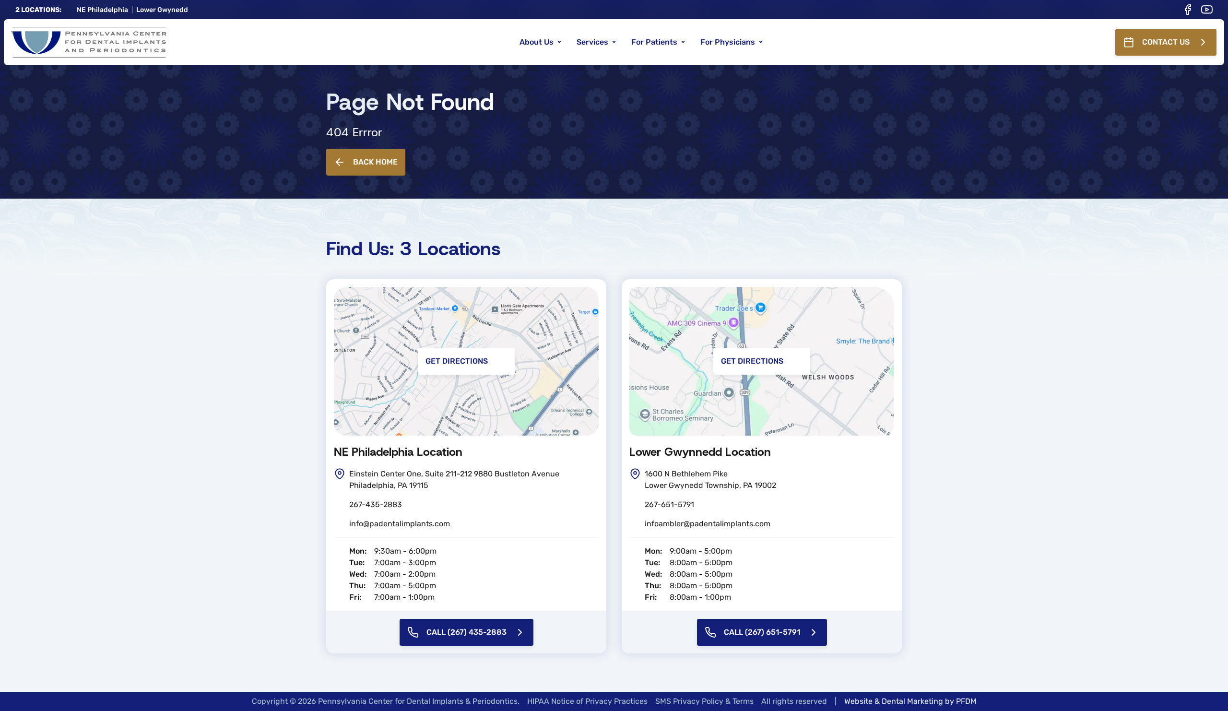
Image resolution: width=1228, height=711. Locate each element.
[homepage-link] (89, 42)
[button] (540, 42)
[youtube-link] (1207, 9)
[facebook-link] (1187, 9)
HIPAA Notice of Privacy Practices (587, 701)
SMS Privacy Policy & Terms (704, 701)
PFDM (966, 701)
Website (858, 701)
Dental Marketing (912, 701)
